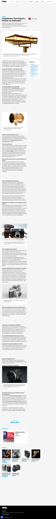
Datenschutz (16, 512)
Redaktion (4, 511)
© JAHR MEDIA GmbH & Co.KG (7, 517)
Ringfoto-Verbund (19, 361)
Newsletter (32, 72)
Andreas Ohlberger (34, 18)
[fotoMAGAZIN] (4, 1)
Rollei (10, 345)
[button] (11, 422)
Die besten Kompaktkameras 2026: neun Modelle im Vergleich (35, 65)
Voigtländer (9, 386)
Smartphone (31, 1)
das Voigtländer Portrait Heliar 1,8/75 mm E (13, 401)
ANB (19, 512)
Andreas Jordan (33, 71)
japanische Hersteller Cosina (15, 395)
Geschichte (3, 16)
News (12, 1)
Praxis (22, 1)
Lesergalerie (37, 1)
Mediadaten (11, 512)
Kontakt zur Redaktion (5, 512)
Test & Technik (17, 435)
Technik (17, 1)
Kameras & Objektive (4, 476)
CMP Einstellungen (5, 514)
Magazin (42, 1)
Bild (25, 1)
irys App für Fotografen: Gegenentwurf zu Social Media (34, 74)
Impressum (22, 512)
